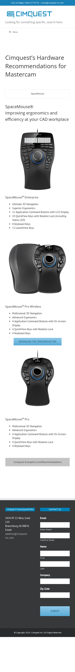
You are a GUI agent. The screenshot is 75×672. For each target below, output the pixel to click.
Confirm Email (47, 540)
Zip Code (45, 588)
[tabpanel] (37, 278)
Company (45, 575)
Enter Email (46, 529)
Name (43, 546)
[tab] (37, 93)
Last (42, 568)
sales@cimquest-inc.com (53, 2)
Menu (15, 32)
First (42, 558)
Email (44, 518)
